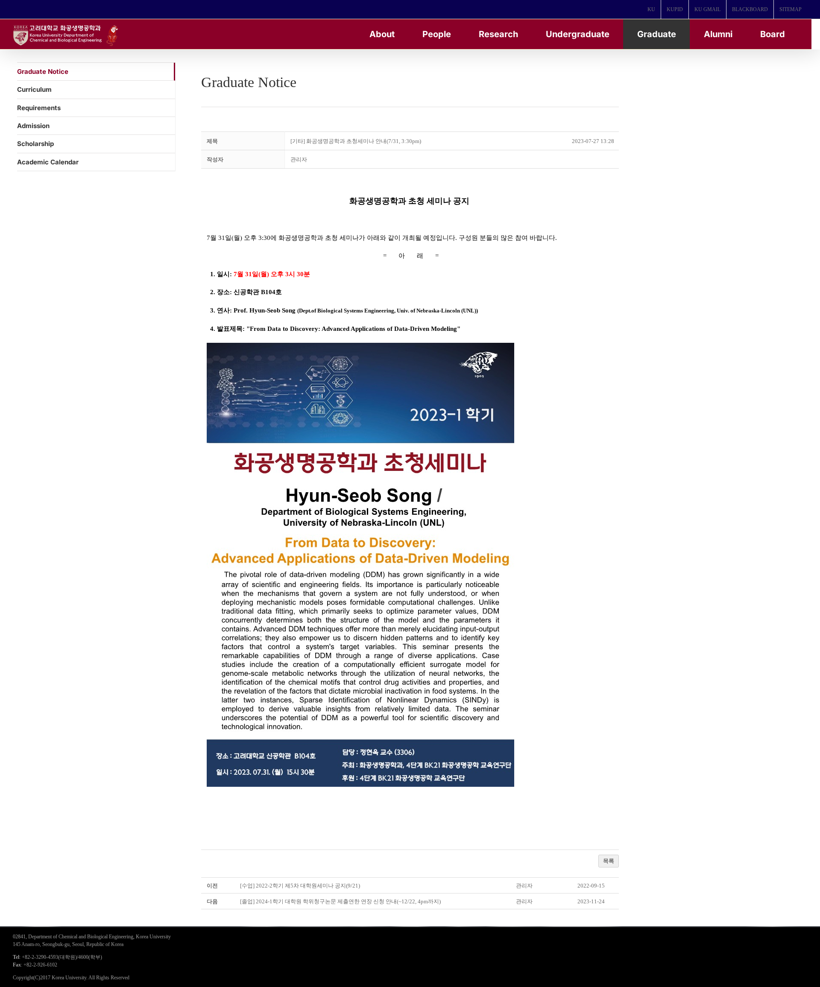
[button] (298, 159)
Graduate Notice (42, 71)
